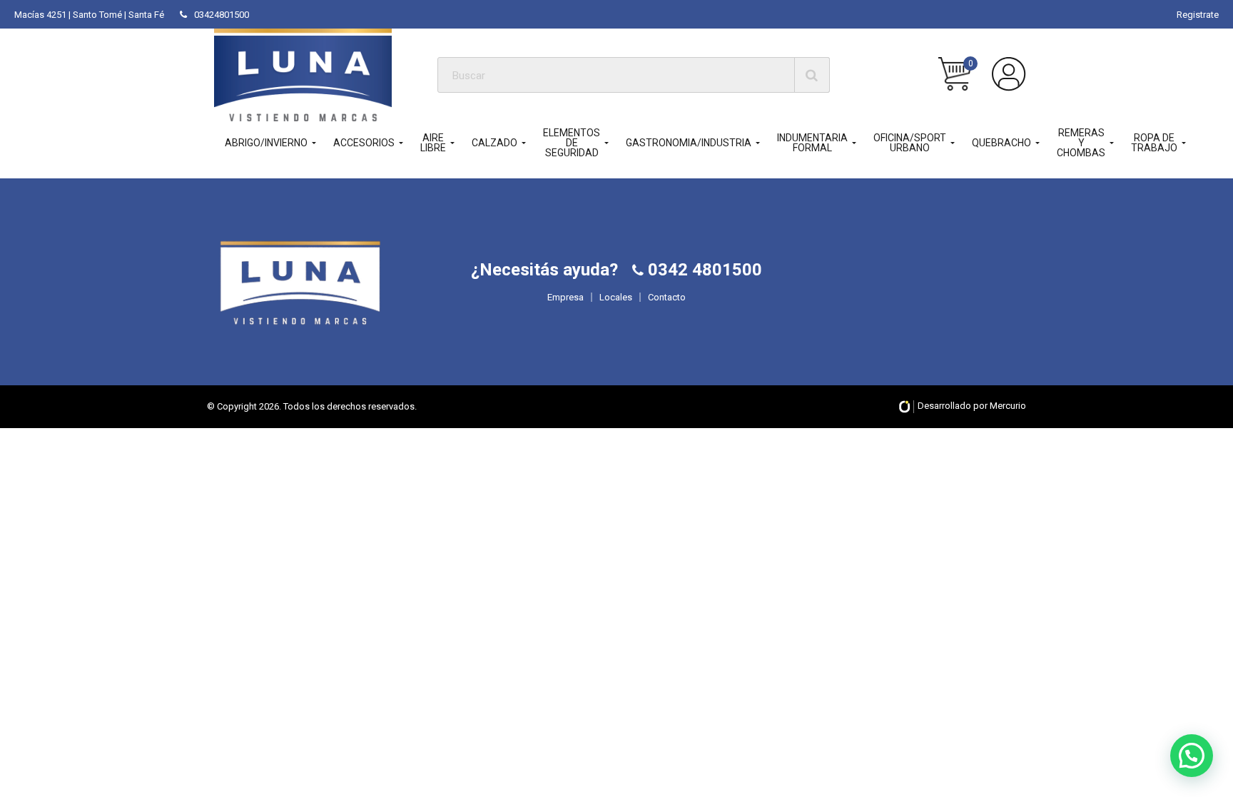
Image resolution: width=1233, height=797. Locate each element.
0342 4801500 (703, 270)
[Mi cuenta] (1009, 74)
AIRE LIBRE (433, 142)
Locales (615, 297)
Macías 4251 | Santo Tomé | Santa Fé (89, 14)
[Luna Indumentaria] (303, 75)
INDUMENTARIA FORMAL (812, 142)
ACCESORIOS (364, 142)
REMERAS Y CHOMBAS (1081, 142)
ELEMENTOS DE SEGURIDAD (571, 142)
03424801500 (221, 14)
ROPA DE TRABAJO (1154, 142)
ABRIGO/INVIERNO (266, 142)
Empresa (565, 297)
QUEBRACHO (1001, 142)
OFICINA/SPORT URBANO (909, 142)
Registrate (1198, 14)
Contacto (667, 297)
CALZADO (494, 142)
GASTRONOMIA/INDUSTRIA (688, 142)
